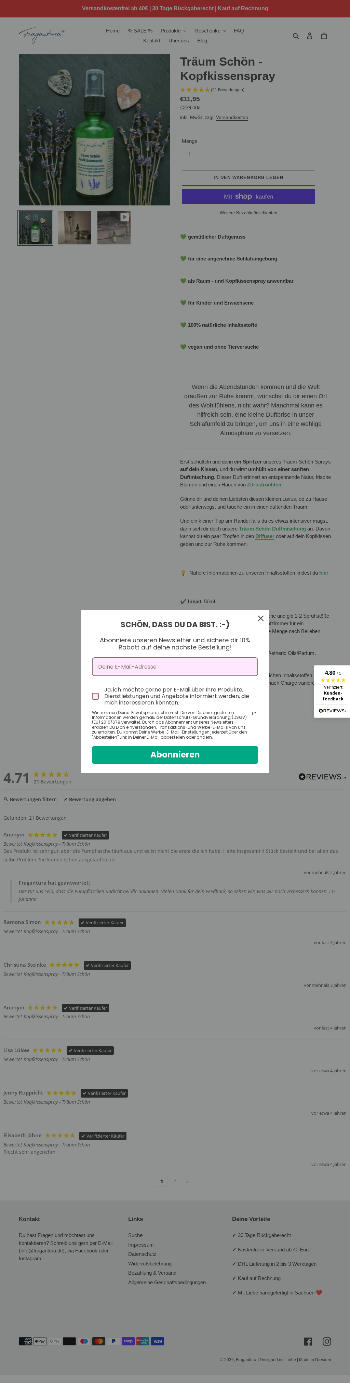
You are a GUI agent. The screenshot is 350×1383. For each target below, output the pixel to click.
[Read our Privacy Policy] (254, 713)
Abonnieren (175, 754)
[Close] (261, 618)
